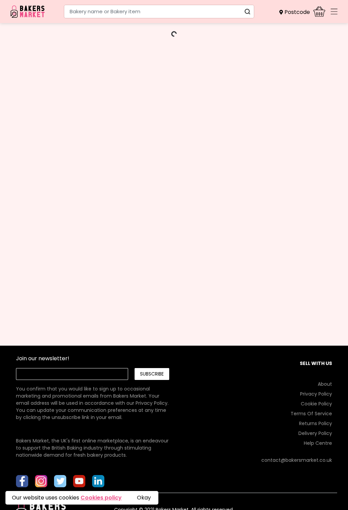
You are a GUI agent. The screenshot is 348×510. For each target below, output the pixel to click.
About (325, 384)
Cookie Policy (316, 403)
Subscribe (152, 373)
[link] (92, 395)
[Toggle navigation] (334, 11)
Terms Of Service (311, 413)
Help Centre (318, 443)
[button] (296, 12)
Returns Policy (315, 423)
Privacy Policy (152, 403)
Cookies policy (101, 498)
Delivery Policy (315, 433)
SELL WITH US (316, 363)
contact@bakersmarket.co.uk (296, 460)
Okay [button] (144, 498)
